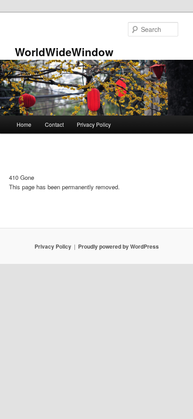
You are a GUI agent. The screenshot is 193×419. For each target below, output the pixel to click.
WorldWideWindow (64, 51)
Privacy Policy (94, 124)
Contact (54, 124)
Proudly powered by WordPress (118, 246)
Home (24, 124)
